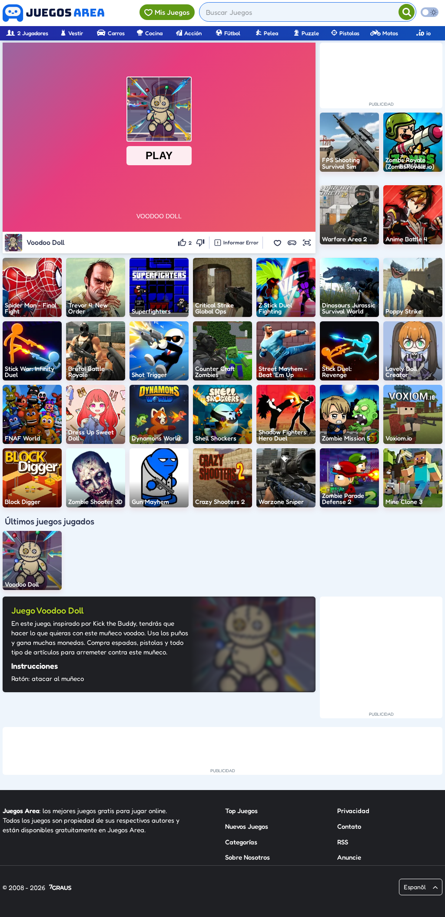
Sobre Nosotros (247, 857)
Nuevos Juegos (246, 826)
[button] (277, 243)
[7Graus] (60, 888)
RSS (342, 842)
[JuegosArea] (53, 13)
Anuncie (349, 857)
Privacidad (353, 811)
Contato (349, 826)
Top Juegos (241, 811)
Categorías (241, 842)
